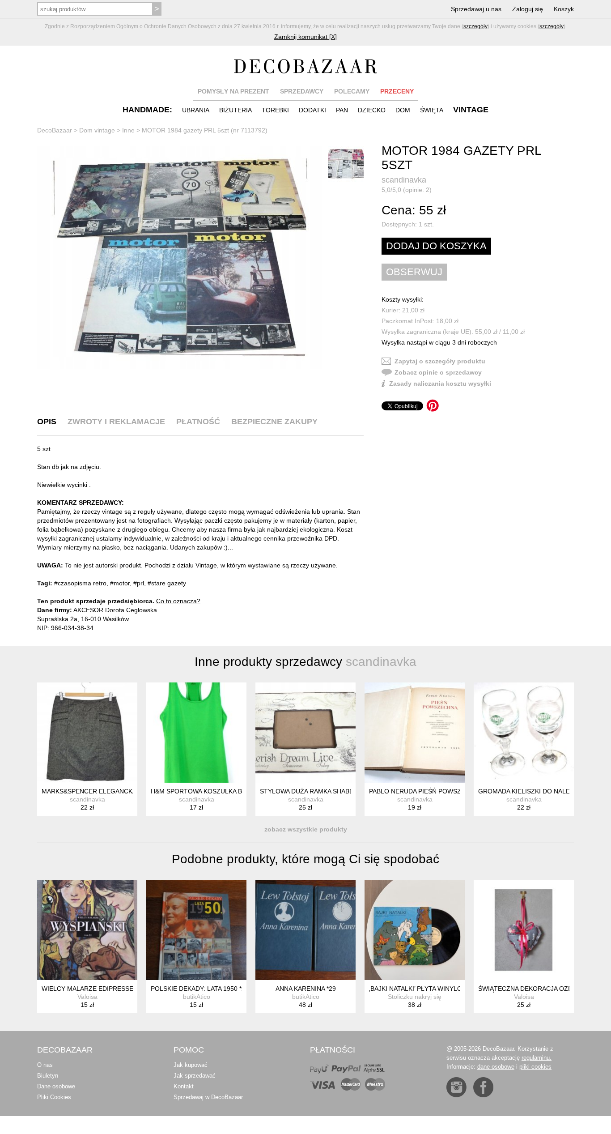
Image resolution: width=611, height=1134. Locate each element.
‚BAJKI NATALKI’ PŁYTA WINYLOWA (420, 988)
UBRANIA (195, 110)
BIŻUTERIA (235, 110)
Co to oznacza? (178, 601)
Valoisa (87, 996)
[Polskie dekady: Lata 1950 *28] (196, 930)
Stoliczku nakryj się (414, 996)
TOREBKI (275, 110)
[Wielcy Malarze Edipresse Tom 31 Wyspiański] (87, 930)
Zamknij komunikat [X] (305, 36)
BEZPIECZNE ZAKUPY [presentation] (274, 421)
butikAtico (196, 996)
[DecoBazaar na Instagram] (456, 1087)
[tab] (46, 421)
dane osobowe (495, 1066)
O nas (45, 1065)
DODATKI (312, 110)
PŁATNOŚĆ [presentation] (198, 421)
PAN (342, 110)
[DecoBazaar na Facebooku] (483, 1087)
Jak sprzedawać (195, 1075)
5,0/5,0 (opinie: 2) (407, 189)
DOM (402, 110)
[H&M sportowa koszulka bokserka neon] (196, 732)
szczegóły (475, 26)
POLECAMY (351, 91)
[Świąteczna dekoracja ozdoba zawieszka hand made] (524, 930)
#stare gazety (167, 583)
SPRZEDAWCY (301, 91)
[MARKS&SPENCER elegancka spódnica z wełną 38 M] (87, 732)
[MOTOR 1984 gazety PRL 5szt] (180, 257)
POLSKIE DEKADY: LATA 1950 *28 (200, 988)
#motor (120, 583)
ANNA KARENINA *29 (306, 988)
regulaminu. (537, 1057)
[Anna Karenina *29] (305, 930)
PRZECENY (397, 91)
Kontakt (184, 1086)
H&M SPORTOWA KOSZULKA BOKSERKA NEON (221, 791)
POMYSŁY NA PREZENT (233, 91)
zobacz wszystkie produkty (305, 829)
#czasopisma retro (80, 583)
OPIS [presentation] (46, 421)
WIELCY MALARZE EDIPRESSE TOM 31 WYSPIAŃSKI (120, 988)
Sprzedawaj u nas (476, 9)
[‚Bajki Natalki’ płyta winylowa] (415, 930)
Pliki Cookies (54, 1097)
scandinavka (404, 179)
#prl (138, 583)
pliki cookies (535, 1066)
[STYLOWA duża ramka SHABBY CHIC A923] (305, 732)
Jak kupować (191, 1065)
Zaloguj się (527, 9)
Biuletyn (47, 1075)
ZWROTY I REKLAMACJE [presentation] (116, 421)
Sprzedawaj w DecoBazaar (208, 1097)
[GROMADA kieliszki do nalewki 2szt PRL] (524, 732)
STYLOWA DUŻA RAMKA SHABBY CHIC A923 (325, 791)
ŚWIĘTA (431, 110)
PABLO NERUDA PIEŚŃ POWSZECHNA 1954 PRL (440, 791)
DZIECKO (372, 110)
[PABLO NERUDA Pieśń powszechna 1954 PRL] (415, 732)
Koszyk (564, 9)
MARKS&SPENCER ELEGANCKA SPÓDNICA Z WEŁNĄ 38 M (128, 791)
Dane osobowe (56, 1086)
